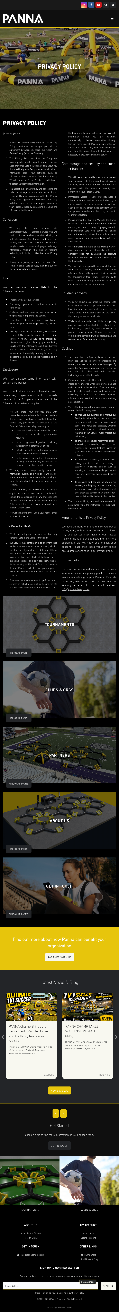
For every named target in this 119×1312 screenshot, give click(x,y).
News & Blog (59, 1090)
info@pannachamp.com (75, 589)
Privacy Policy (78, 1292)
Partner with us (60, 957)
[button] (3, 1036)
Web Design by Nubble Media (59, 1307)
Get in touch (59, 1145)
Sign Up (108, 1286)
